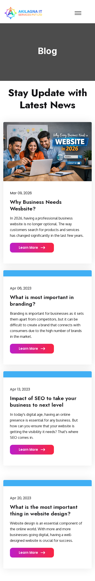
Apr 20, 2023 (20, 498)
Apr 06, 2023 (20, 288)
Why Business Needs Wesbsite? (36, 205)
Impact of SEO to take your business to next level (43, 401)
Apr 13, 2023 (20, 389)
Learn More (29, 247)
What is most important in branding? (42, 300)
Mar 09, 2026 (21, 193)
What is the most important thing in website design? (44, 510)
